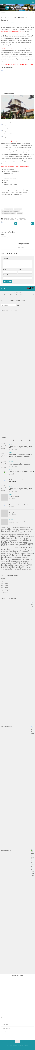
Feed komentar (7, 1028)
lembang (9, 527)
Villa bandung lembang (27, 536)
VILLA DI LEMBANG (9, 209)
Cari (18, 305)
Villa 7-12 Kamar (5, 589)
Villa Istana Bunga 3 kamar (26, 546)
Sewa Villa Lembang (14, 496)
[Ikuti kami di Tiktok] (30, 288)
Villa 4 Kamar (4, 583)
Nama (4, 269)
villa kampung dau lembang (15, 550)
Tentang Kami (12, 513)
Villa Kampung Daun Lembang (17, 521)
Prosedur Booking (23, 1045)
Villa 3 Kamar (4, 581)
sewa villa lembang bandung (26, 529)
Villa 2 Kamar (4, 580)
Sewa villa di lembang (25, 527)
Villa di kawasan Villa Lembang (14, 540)
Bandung (4, 527)
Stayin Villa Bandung (10, 23)
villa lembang (19, 213)
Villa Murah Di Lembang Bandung (15, 564)
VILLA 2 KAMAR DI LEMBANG (11, 532)
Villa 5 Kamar (4, 585)
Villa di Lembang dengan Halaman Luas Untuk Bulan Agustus (8, 232)
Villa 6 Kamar (4, 587)
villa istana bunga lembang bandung (9, 213)
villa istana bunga (17, 209)
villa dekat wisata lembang (13, 538)
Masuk (4, 1021)
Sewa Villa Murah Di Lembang (15, 531)
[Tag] (30, 440)
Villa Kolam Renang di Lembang (16, 556)
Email (20, 269)
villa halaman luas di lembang (15, 544)
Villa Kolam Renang (6, 590)
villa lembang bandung (19, 559)
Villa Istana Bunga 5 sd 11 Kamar (7, 548)
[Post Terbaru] (5, 440)
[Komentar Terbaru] (22, 440)
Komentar (5, 258)
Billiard (3, 578)
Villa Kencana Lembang (25, 553)
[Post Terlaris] (13, 440)
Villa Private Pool (23, 565)
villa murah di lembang (11, 563)
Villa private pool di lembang (16, 566)
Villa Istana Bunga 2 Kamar (13, 546)
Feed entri (5, 1024)
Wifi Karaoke (4, 592)
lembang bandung (16, 527)
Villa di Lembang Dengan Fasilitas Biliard (19, 504)
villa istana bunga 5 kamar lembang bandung (10, 211)
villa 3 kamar (21, 533)
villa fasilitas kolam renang (14, 543)
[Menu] (33, 2)
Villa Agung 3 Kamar (20, 534)
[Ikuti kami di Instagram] (33, 288)
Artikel (3, 13)
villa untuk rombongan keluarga (21, 569)
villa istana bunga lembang (16, 548)
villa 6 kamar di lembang (10, 534)
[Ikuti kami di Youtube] (28, 288)
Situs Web (5, 274)
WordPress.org (6, 1031)
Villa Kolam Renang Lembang (18, 557)
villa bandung (14, 536)
